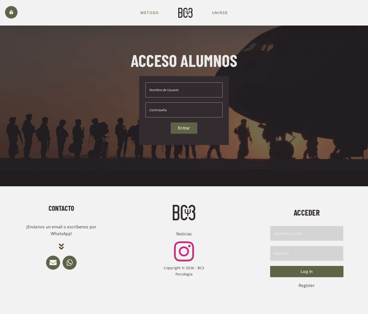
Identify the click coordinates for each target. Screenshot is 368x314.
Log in (307, 271)
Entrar (184, 127)
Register (307, 285)
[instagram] (184, 251)
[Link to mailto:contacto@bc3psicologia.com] (53, 263)
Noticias (184, 234)
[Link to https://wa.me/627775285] (70, 263)
